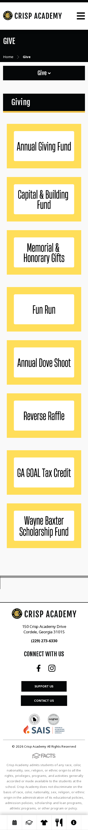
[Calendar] (14, 822)
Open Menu (81, 15)
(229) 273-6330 (44, 640)
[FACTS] (29, 822)
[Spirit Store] (44, 822)
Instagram (51, 668)
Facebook (38, 668)
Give (43, 73)
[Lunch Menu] (59, 822)
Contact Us (44, 700)
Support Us (44, 686)
